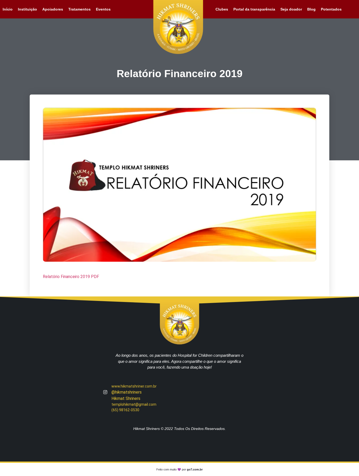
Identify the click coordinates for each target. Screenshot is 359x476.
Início (8, 9)
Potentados (331, 9)
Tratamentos (79, 9)
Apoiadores (52, 9)
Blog (311, 9)
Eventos (103, 9)
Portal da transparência (254, 9)
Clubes (222, 9)
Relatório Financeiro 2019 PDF (71, 276)
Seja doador (291, 9)
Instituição (27, 9)
